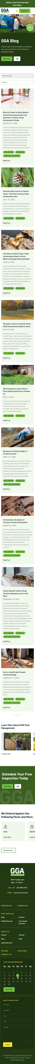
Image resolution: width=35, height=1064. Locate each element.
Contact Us (6, 954)
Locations (22, 951)
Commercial (23, 906)
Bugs (3, 917)
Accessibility (14, 1057)
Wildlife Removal (7, 921)
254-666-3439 (22, 888)
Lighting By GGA (6, 943)
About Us (5, 931)
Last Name (6, 1010)
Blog (2, 939)
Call (17, 59)
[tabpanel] (16, 744)
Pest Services (8, 850)
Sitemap (21, 1057)
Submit (7, 1044)
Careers (4, 935)
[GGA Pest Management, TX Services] (17, 872)
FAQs (20, 939)
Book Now (6, 59)
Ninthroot (21, 1060)
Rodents (21, 917)
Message (6, 1027)
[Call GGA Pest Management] (17, 11)
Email (5, 1021)
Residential (6, 906)
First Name (6, 1004)
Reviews (21, 935)
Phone (5, 1016)
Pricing (4, 951)
